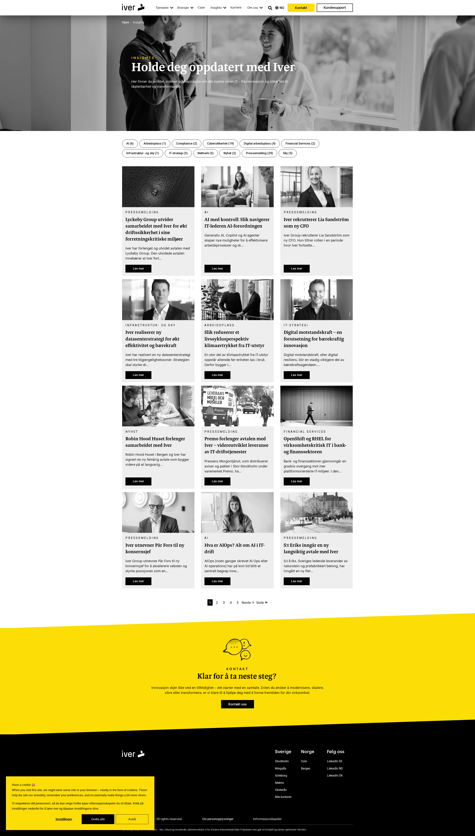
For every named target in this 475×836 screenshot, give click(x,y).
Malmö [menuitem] (279, 783)
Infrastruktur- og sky (142, 153)
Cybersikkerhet (220, 143)
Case (201, 7)
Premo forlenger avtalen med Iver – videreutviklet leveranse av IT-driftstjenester (236, 446)
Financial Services (300, 143)
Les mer (138, 268)
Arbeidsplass (155, 143)
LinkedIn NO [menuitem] (335, 768)
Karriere (235, 7)
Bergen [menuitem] (305, 768)
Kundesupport (335, 7)
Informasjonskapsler (267, 819)
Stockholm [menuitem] (282, 761)
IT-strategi (178, 153)
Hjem (125, 22)
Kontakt (301, 8)
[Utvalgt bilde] (158, 206)
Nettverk (206, 153)
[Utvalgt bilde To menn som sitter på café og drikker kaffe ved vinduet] (158, 425)
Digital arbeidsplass (260, 143)
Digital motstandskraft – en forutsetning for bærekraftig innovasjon (314, 339)
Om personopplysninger (217, 819)
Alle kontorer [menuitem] (283, 797)
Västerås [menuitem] (281, 790)
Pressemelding (259, 153)
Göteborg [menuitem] (281, 775)
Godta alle (98, 819)
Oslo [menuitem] (304, 761)
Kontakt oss (237, 704)
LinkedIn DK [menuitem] (335, 775)
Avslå (132, 819)
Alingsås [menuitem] (280, 768)
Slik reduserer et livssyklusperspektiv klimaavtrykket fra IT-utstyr (234, 339)
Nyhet (230, 153)
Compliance (186, 143)
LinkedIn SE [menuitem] (334, 761)
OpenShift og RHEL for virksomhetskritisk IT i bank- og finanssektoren (315, 446)
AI (130, 143)
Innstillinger (64, 819)
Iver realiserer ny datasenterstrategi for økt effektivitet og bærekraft (152, 339)
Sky (287, 153)
